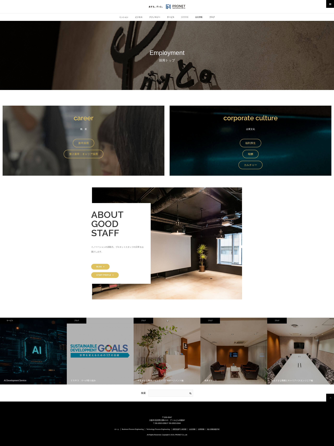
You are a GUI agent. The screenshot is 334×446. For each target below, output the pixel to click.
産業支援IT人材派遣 (179, 429)
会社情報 (198, 17)
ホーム (116, 429)
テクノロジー (154, 17)
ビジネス (138, 17)
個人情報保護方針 (213, 429)
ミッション (123, 17)
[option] (33, 351)
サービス (170, 17)
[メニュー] (330, 4)
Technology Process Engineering (158, 429)
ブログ (212, 17)
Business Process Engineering (133, 429)
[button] (83, 143)
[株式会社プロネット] (167, 6)
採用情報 (184, 17)
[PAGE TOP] (330, 398)
